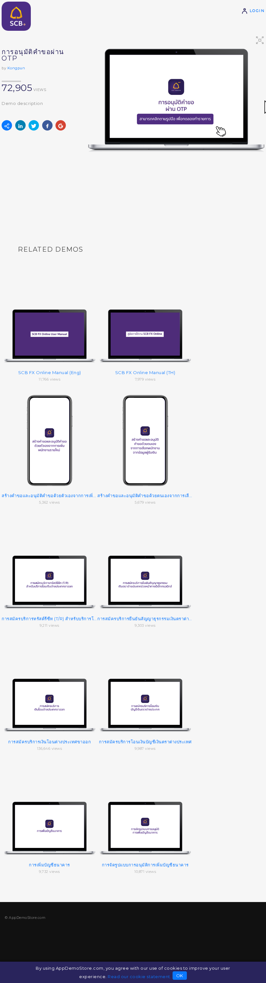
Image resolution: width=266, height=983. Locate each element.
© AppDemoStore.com (25, 917)
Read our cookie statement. (139, 976)
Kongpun (16, 68)
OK (179, 975)
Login (256, 10)
